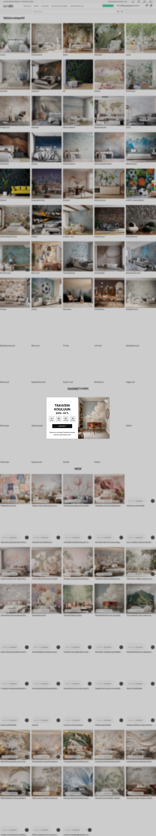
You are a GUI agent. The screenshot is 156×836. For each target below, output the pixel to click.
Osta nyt (62, 426)
